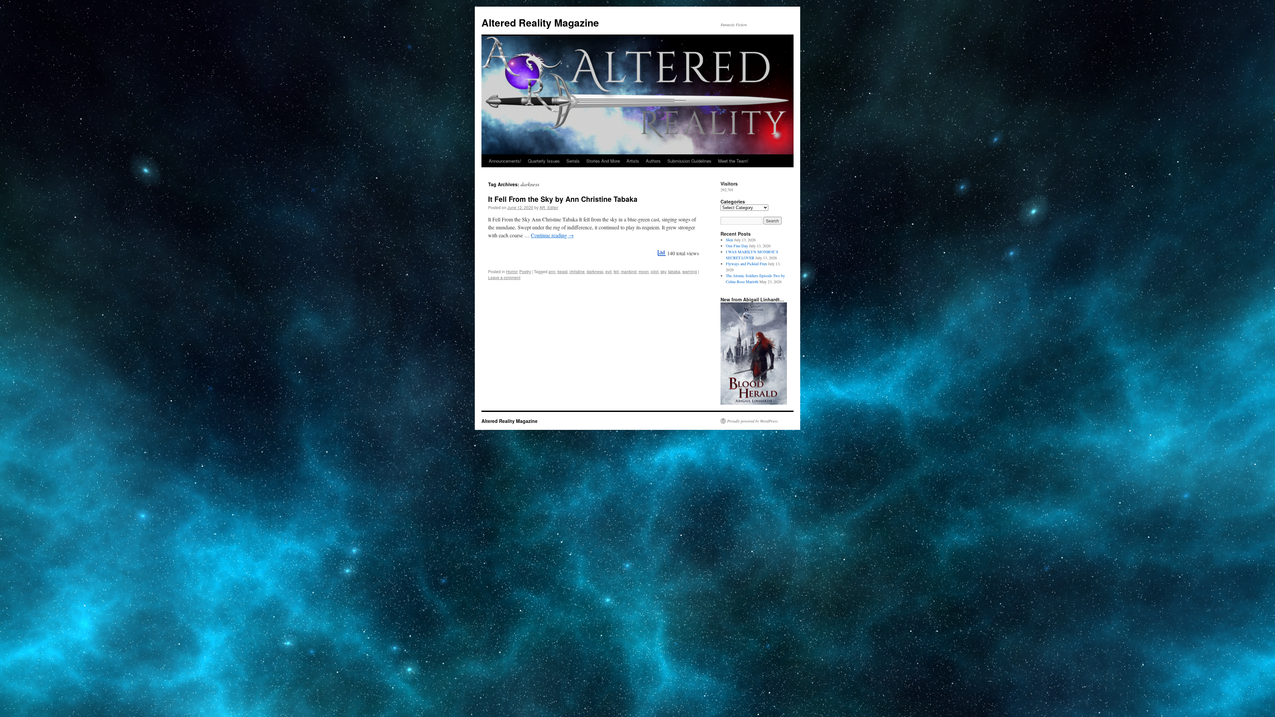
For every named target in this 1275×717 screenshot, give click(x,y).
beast (562, 271)
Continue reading (552, 235)
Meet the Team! (733, 161)
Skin (729, 239)
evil (608, 271)
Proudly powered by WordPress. (753, 421)
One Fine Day (737, 245)
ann (552, 271)
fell (616, 271)
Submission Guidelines (689, 161)
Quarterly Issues (544, 161)
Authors (653, 161)
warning (689, 271)
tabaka (674, 271)
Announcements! (505, 161)
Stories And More (603, 161)
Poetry (525, 271)
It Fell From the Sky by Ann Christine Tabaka (563, 199)
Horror (511, 271)
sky (663, 271)
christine (577, 271)
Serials (573, 161)
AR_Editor (549, 207)
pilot (654, 271)
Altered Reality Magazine (540, 22)
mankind (629, 271)
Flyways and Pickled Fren (746, 263)
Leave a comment (504, 277)
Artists (633, 161)
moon (643, 271)
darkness (595, 271)
